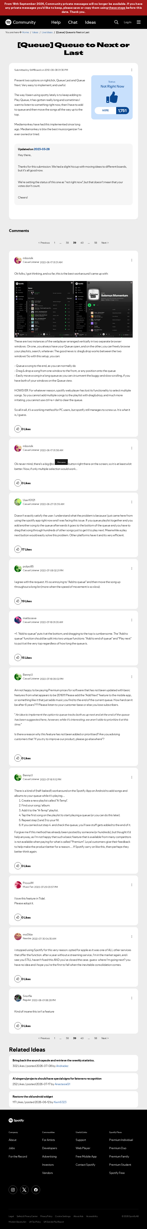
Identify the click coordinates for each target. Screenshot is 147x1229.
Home (25, 32)
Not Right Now (112, 86)
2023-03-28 (42, 149)
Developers (49, 1148)
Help (56, 22)
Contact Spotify (85, 1165)
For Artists (48, 1140)
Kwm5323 (60, 1102)
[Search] (116, 22)
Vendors (47, 1173)
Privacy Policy (46, 1216)
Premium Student (120, 1165)
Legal (11, 1216)
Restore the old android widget (33, 1096)
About (12, 1140)
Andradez (62, 1066)
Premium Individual (121, 1140)
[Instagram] (13, 1189)
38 (67, 242)
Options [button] (131, 70)
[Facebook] (36, 1189)
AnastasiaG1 (62, 1084)
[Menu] (139, 22)
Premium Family (119, 1156)
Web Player (83, 1148)
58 (95, 242)
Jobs (12, 1148)
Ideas (90, 22)
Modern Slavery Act (17, 1221)
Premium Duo (117, 1148)
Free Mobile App (86, 1156)
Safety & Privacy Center (27, 1216)
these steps (116, 8)
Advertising (49, 1156)
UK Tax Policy (35, 1221)
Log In (127, 22)
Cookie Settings (63, 1216)
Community (24, 22)
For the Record (18, 1156)
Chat (72, 22)
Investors (48, 1165)
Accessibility (92, 1216)
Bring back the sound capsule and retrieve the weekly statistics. (53, 1060)
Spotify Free (117, 1173)
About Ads (78, 1216)
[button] (105, 110)
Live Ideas (47, 32)
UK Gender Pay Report (54, 1221)
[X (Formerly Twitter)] (24, 1189)
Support (81, 1140)
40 (81, 242)
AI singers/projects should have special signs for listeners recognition (57, 1078)
